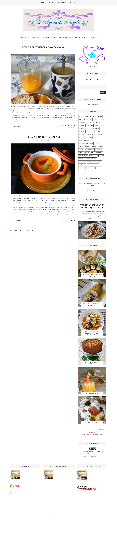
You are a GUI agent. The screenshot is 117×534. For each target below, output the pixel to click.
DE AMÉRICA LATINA (99, 125)
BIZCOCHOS (82, 119)
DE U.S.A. (81, 137)
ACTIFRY (81, 116)
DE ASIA (81, 128)
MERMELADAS (94, 37)
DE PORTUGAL (91, 134)
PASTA (96, 155)
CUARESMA (81, 125)
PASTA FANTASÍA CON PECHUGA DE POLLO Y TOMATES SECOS (92, 333)
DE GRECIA (81, 131)
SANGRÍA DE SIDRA (92, 393)
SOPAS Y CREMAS (66, 221)
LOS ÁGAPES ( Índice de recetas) (29, 37)
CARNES (102, 119)
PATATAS (102, 155)
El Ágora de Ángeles (53, 519)
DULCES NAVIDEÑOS (84, 140)
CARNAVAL (95, 119)
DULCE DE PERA (92, 422)
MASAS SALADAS (89, 149)
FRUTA (91, 143)
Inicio (42, 2)
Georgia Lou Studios (75, 519)
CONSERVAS (92, 122)
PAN (92, 152)
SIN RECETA (82, 167)
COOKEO (98, 122)
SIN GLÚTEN (96, 164)
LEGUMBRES (100, 146)
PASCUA (91, 155)
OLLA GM (87, 152)
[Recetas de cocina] (15, 487)
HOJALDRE (87, 146)
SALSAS (89, 164)
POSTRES (88, 158)
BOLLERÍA (89, 119)
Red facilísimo (82, 164)
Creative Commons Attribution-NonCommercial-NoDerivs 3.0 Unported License (92, 454)
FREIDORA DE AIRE (83, 143)
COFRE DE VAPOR (83, 122)
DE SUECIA (99, 134)
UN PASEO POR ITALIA (81, 37)
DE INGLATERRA (90, 131)
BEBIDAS (100, 116)
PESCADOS (81, 158)
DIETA (95, 137)
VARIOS (81, 170)
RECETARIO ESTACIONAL (85, 161)
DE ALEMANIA (89, 125)
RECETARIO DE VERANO (49, 37)
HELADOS (81, 146)
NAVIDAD (81, 152)
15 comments (46, 50)
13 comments (46, 140)
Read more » (17, 126)
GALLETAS (97, 143)
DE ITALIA (98, 131)
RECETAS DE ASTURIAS (65, 37)
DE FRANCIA (96, 128)
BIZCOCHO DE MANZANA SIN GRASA (92, 363)
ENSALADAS (93, 140)
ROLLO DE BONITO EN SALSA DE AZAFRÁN (92, 304)
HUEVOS (94, 146)
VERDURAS (72, 221)
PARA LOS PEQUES (83, 155)
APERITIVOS (88, 116)
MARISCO (81, 149)
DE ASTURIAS (88, 128)
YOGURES (93, 170)
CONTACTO (73, 2)
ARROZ (94, 116)
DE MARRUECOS (83, 134)
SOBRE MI (50, 2)
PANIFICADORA (71, 127)
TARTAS (98, 167)
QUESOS (94, 158)
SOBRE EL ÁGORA (61, 2)
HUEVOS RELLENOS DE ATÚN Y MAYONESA (92, 275)
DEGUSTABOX (88, 137)
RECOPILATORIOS (97, 161)
